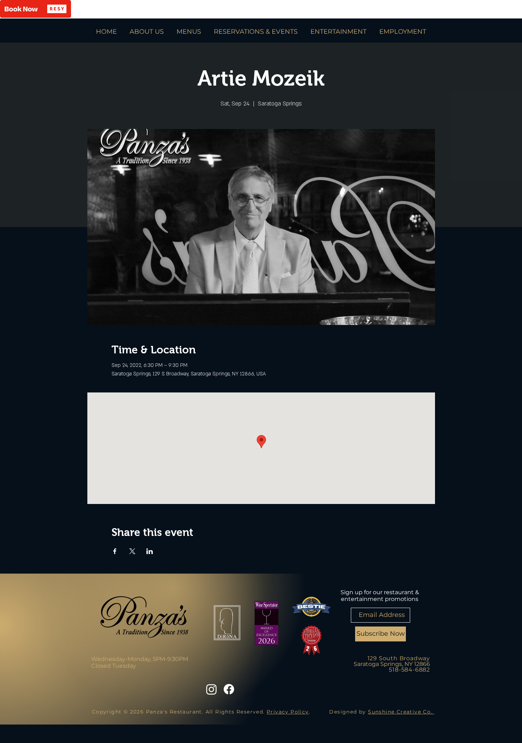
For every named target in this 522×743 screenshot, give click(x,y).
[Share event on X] (132, 551)
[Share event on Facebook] (115, 551)
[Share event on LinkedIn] (149, 551)
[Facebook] (229, 689)
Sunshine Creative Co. (401, 712)
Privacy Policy (288, 712)
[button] (35, 9)
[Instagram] (211, 689)
